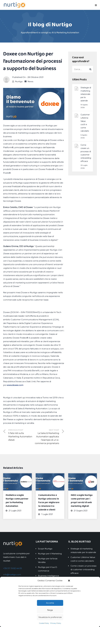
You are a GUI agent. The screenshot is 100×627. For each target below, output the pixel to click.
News (30, 81)
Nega (50, 610)
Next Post (47, 437)
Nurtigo (19, 81)
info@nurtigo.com (12, 574)
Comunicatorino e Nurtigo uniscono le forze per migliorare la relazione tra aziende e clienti (48, 502)
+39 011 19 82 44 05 (12, 568)
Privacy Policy (55, 623)
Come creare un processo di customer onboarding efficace (86, 153)
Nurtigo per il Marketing (50, 553)
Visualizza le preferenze (50, 617)
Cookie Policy (44, 623)
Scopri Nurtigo (45, 548)
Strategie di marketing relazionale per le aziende (86, 94)
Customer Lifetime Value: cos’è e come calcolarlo (85, 123)
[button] (69, 580)
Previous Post (20, 435)
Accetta (50, 603)
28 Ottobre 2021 (35, 77)
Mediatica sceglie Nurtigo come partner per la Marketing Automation (17, 500)
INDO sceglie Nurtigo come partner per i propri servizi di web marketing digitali (82, 500)
